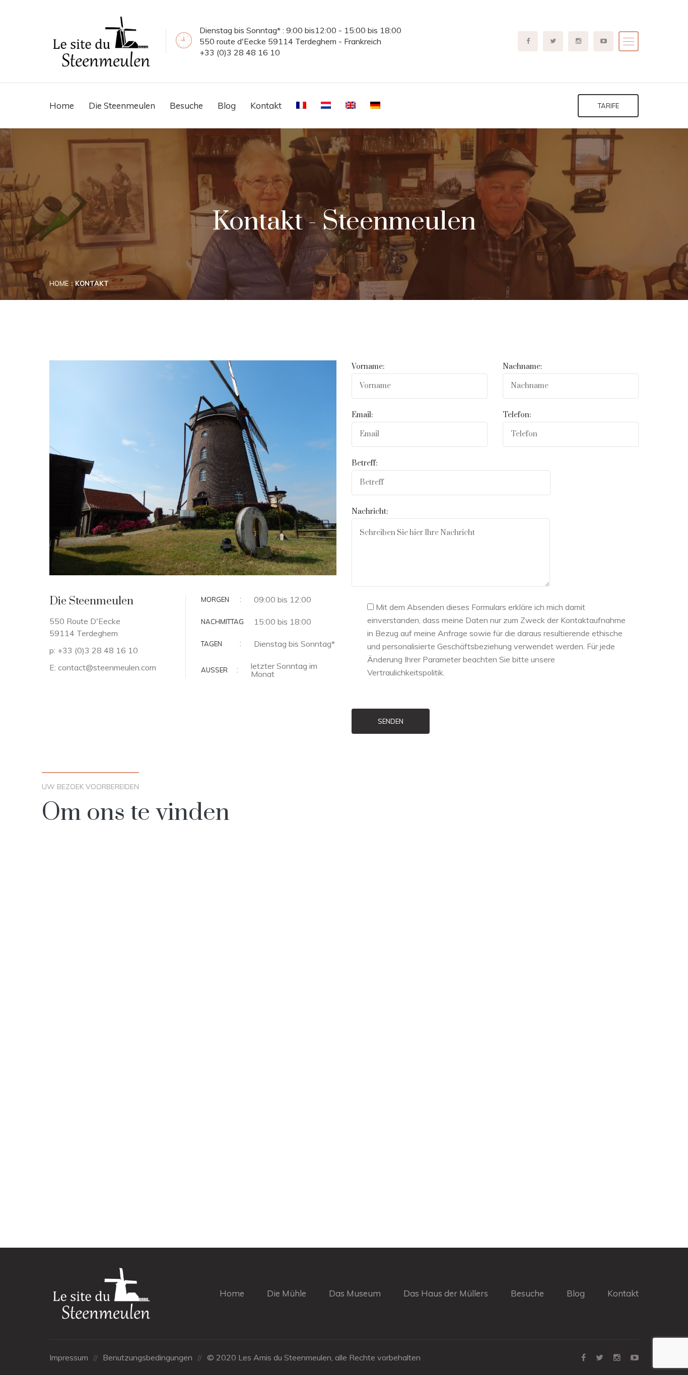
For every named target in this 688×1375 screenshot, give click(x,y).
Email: (362, 415)
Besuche (186, 105)
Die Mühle (286, 1293)
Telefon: (517, 415)
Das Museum (355, 1293)
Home (61, 105)
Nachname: (522, 366)
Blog (227, 105)
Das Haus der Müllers (445, 1293)
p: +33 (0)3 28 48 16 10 (93, 650)
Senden (390, 721)
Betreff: (364, 463)
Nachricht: (370, 511)
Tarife (608, 106)
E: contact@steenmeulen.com (102, 667)
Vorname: (368, 366)
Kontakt (266, 105)
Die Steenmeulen (122, 105)
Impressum (68, 1357)
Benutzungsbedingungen (147, 1357)
